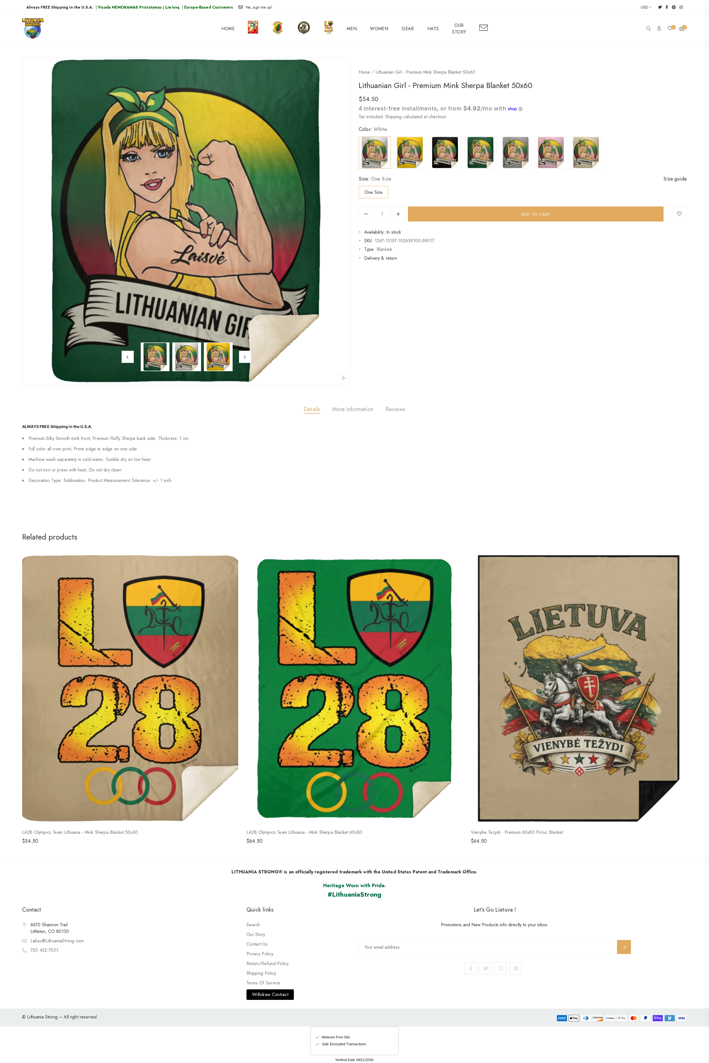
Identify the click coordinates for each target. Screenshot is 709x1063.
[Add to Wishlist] (679, 214)
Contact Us (257, 944)
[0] (670, 28)
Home (364, 72)
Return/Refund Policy (267, 963)
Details (312, 409)
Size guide (675, 178)
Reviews (395, 409)
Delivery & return (380, 258)
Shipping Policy (261, 973)
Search (253, 925)
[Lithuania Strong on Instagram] (679, 7)
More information (352, 409)
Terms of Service (263, 983)
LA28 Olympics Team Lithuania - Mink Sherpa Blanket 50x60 (80, 832)
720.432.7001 (44, 950)
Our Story (255, 934)
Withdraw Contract (270, 994)
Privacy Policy (259, 954)
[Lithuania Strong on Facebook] (665, 7)
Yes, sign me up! (259, 7)
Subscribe (624, 947)
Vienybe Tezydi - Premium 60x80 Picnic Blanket (517, 832)
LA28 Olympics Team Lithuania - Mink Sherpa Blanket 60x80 (304, 832)
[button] (648, 29)
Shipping (393, 116)
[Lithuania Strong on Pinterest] (672, 7)
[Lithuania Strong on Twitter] (658, 7)
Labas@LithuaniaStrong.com (57, 941)
